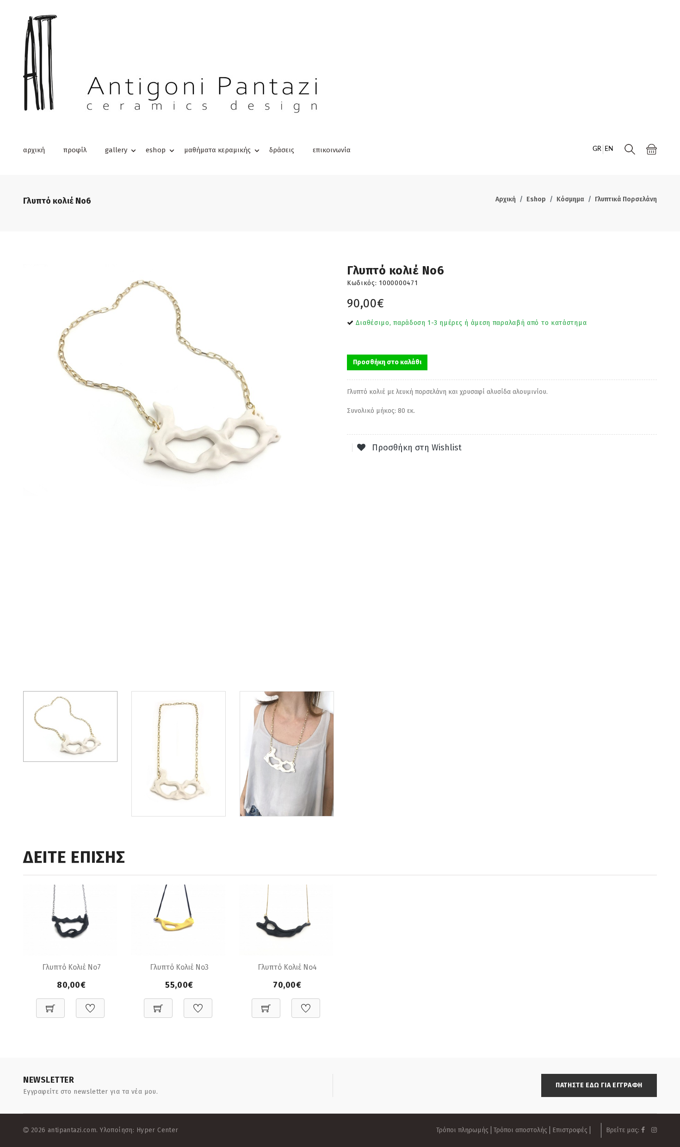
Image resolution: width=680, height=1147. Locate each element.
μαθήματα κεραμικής (217, 150)
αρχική (34, 150)
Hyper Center (157, 1130)
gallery (116, 150)
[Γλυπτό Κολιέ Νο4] (286, 919)
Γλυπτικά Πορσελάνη (626, 199)
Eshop (536, 199)
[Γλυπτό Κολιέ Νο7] (70, 919)
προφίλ (75, 150)
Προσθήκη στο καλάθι (387, 362)
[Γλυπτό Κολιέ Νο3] (178, 919)
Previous (28, 474)
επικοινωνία (332, 150)
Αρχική (505, 199)
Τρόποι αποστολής (520, 1130)
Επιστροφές (569, 1130)
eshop (156, 150)
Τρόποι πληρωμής (462, 1130)
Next (328, 474)
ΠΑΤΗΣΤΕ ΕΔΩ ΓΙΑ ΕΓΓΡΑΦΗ (599, 1085)
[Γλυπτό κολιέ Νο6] (178, 380)
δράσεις (281, 150)
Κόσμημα (570, 199)
